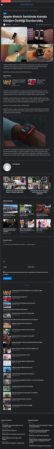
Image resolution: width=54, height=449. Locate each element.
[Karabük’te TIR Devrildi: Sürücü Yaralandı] (7, 388)
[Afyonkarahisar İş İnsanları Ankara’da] (7, 401)
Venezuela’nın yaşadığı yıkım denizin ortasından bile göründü (28, 380)
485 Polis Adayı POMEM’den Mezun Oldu (22, 367)
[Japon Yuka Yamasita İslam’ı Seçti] (43, 223)
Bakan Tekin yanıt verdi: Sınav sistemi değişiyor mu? (27, 229)
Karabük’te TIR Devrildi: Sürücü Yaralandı (22, 386)
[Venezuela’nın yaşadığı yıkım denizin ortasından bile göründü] (7, 382)
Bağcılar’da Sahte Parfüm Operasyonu (22, 323)
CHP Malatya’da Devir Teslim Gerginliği (22, 405)
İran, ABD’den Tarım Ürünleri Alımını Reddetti (27, 214)
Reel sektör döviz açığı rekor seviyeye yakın (23, 313)
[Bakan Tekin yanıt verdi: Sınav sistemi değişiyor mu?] (27, 223)
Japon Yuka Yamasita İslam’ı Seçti (42, 229)
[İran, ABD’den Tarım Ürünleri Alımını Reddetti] (27, 209)
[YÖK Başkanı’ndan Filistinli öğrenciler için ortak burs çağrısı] (7, 81)
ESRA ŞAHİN (8, 24)
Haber (10, 10)
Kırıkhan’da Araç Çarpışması (19, 297)
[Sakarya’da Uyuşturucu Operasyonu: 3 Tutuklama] (7, 394)
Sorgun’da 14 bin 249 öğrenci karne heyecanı (21, 1)
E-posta (5, 266)
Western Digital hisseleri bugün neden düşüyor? (15, 309)
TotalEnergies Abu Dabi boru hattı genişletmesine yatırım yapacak (20, 319)
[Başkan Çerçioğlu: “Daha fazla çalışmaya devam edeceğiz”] (10, 223)
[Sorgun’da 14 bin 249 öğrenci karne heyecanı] (10, 209)
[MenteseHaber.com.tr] (27, 4)
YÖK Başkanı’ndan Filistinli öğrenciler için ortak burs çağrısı (19, 81)
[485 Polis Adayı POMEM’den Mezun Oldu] (7, 369)
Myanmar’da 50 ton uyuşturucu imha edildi (42, 214)
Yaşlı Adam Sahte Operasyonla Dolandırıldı (23, 374)
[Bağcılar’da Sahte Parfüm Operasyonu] (7, 325)
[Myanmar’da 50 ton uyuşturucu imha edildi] (43, 209)
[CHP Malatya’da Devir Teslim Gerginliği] (7, 407)
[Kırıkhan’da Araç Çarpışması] (32, 81)
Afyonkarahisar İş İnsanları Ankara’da (21, 399)
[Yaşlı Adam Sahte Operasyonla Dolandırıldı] (7, 375)
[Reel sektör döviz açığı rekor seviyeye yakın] (7, 315)
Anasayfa (6, 10)
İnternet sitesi (31, 266)
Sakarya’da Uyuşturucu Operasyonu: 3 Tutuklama (25, 392)
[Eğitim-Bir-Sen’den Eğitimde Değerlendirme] (7, 363)
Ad (4, 261)
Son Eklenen (27, 285)
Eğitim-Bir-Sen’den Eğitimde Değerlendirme (23, 361)
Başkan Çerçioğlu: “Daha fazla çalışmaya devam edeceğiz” (9, 230)
